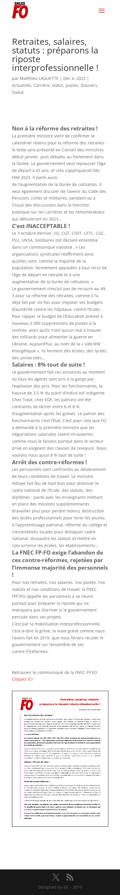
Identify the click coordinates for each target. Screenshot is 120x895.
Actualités (21, 85)
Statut (18, 92)
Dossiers (89, 85)
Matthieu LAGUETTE (39, 78)
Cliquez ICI (22, 679)
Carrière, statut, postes (55, 85)
